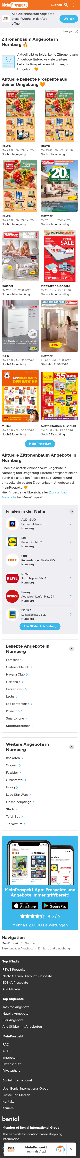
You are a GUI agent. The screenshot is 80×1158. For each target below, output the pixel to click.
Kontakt (8, 1101)
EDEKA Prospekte (15, 982)
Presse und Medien (16, 1095)
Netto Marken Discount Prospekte (27, 976)
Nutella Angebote (15, 1013)
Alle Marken (11, 989)
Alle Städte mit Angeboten (22, 1026)
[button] (74, 5)
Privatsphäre (11, 1070)
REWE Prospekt (13, 969)
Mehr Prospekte (40, 443)
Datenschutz (11, 1064)
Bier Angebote (13, 1020)
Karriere (8, 1108)
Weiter (69, 19)
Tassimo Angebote (16, 1007)
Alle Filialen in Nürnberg (40, 626)
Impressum (10, 1057)
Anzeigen (68, 31)
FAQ (5, 1044)
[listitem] (20, 123)
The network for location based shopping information (32, 1136)
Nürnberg (31, 943)
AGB (5, 1051)
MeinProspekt (10, 943)
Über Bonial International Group (25, 1088)
